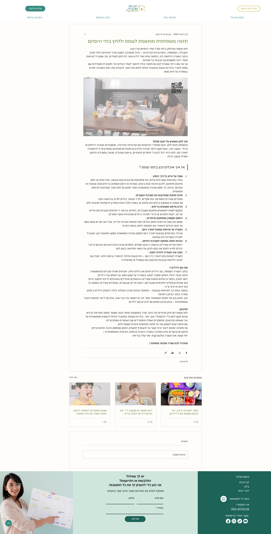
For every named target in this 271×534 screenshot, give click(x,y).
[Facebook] (228, 521)
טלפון (131, 498)
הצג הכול (73, 377)
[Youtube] (245, 521)
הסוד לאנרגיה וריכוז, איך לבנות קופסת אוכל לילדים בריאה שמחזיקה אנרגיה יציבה (181, 412)
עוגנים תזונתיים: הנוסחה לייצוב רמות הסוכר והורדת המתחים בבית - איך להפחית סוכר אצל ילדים (90, 412)
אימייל (160, 508)
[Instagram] (234, 521)
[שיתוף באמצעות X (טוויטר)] (179, 352)
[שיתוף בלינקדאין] (172, 352)
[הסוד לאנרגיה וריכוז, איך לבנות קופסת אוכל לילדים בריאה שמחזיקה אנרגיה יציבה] (181, 394)
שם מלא (159, 498)
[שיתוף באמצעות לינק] (165, 352)
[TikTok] (239, 521)
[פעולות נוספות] (85, 34)
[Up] (8, 523)
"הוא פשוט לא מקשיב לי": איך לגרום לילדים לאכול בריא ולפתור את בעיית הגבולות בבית (136, 412)
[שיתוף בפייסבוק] (186, 352)
